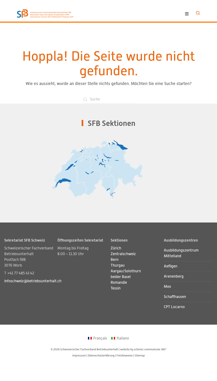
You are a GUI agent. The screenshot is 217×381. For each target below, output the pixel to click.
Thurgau (118, 265)
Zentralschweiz (123, 254)
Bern (114, 259)
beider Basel (121, 277)
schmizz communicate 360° (150, 349)
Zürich (116, 248)
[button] (198, 13)
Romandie (119, 282)
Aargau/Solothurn (126, 271)
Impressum (79, 355)
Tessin (116, 288)
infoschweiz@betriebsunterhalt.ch (32, 281)
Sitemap (140, 355)
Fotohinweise (125, 355)
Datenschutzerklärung (101, 355)
